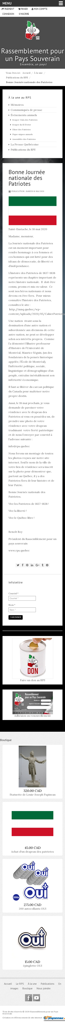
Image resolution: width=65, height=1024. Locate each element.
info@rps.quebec (19, 446)
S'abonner (15, 617)
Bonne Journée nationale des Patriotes (26, 177)
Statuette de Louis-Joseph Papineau (33, 794)
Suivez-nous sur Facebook (28, 997)
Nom (11, 605)
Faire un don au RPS (32, 680)
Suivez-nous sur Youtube (36, 997)
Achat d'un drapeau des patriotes (32, 851)
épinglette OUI (32, 965)
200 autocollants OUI (32, 908)
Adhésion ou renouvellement (32, 715)
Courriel (13, 593)
